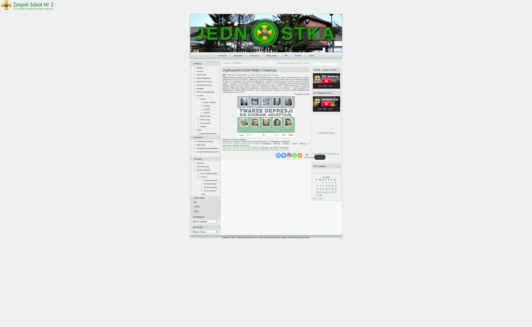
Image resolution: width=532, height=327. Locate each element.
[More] (299, 155)
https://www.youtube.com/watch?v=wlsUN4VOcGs (242, 144)
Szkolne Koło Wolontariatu (205, 92)
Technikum (204, 177)
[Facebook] (278, 155)
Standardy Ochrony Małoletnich (207, 148)
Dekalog (203, 126)
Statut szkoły (201, 145)
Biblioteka (200, 68)
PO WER (207, 109)
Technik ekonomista (210, 187)
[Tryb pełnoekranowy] (337, 86)
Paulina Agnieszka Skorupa (267, 75)
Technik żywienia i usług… (208, 192)
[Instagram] (289, 155)
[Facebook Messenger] (283, 155)
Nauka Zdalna (271, 56)
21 (320, 192)
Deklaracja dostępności (208, 133)
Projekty (203, 99)
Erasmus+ (207, 106)
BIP (286, 56)
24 (329, 192)
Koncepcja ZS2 (205, 123)
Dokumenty (238, 56)
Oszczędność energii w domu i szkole (292, 63)
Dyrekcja (200, 71)
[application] (326, 81)
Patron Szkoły (205, 120)
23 (326, 192)
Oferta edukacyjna (203, 166)
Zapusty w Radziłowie (232, 63)
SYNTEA (207, 113)
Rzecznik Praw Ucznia (204, 81)
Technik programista (211, 180)
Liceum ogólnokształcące (208, 173)
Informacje (222, 56)
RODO (199, 130)
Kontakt (298, 56)
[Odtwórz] (316, 86)
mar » (321, 198)
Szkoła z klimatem (210, 102)
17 (329, 189)
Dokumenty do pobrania (205, 141)
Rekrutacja (254, 56)
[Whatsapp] (294, 155)
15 (323, 189)
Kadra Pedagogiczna (204, 78)
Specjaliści (200, 88)
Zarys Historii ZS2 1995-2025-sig (326, 154)
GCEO (311, 56)
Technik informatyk (210, 184)
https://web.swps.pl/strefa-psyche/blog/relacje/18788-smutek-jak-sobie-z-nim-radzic (255, 150)
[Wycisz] (334, 86)
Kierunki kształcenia (203, 170)
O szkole (200, 95)
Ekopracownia (201, 75)
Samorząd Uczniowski (204, 85)
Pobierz (320, 157)
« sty (315, 198)
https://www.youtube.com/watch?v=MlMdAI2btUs (242, 148)
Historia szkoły (205, 116)
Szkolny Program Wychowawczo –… (206, 153)
